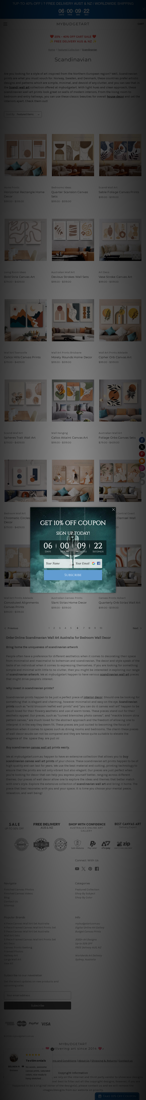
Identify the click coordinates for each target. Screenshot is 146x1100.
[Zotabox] (113, 589)
